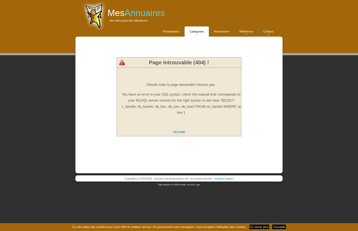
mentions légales (223, 178)
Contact (268, 33)
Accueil (179, 132)
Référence (246, 33)
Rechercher (221, 31)
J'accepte (279, 227)
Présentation (171, 31)
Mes (136, 13)
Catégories (197, 33)
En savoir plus (259, 227)
